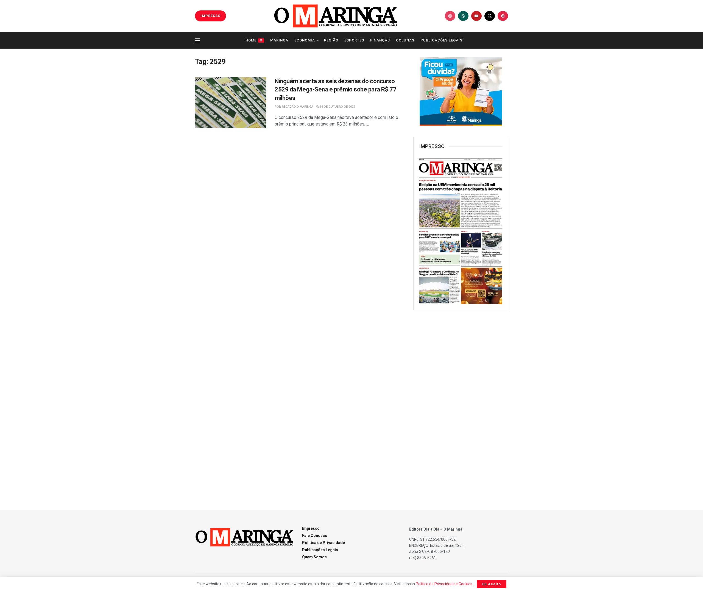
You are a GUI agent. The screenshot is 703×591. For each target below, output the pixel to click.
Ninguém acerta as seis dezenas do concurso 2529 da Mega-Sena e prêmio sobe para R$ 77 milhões (336, 90)
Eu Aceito (491, 584)
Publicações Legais (441, 40)
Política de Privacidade (323, 542)
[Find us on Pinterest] (503, 16)
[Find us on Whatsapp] (463, 16)
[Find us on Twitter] (489, 16)
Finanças (380, 40)
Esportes (354, 40)
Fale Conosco (314, 535)
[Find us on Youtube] (476, 16)
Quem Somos (314, 557)
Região (331, 40)
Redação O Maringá (297, 106)
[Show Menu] (197, 40)
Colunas (405, 40)
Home (254, 40)
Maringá (279, 40)
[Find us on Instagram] (450, 16)
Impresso (311, 528)
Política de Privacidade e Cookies (444, 584)
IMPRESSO (210, 16)
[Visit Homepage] (336, 16)
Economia (304, 40)
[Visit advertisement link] (460, 91)
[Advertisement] (461, 403)
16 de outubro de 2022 (337, 106)
